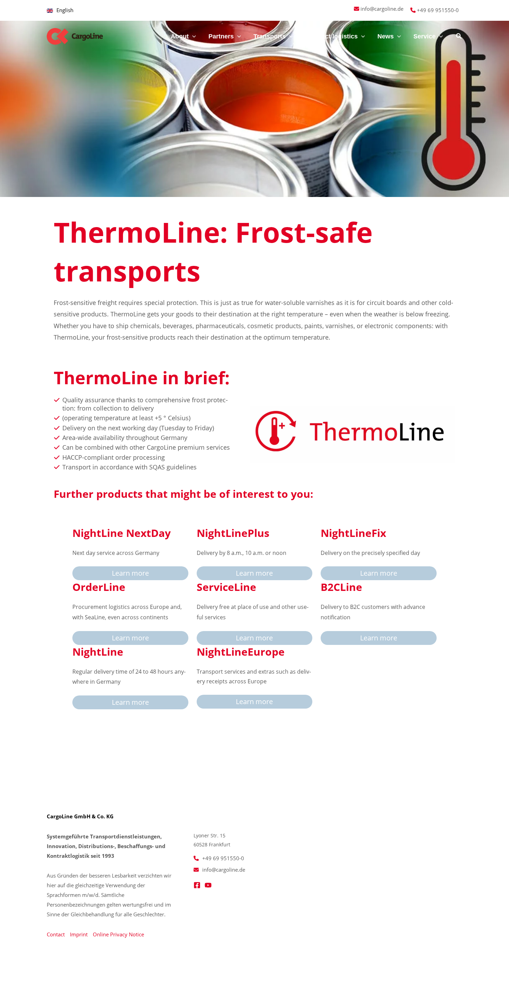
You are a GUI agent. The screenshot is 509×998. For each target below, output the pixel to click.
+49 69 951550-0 (438, 10)
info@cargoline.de (381, 8)
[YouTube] (208, 885)
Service (424, 36)
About (180, 36)
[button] (192, 36)
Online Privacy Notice (118, 934)
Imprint (79, 934)
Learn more (130, 573)
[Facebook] (197, 885)
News (385, 36)
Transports (269, 36)
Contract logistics (331, 36)
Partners (221, 36)
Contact (56, 934)
